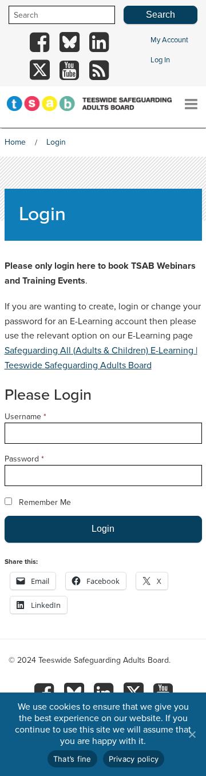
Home (15, 142)
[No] (191, 734)
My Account (169, 40)
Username (25, 416)
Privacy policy (134, 758)
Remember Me (45, 502)
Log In (160, 60)
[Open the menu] (191, 99)
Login (56, 142)
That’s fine (72, 758)
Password (24, 459)
